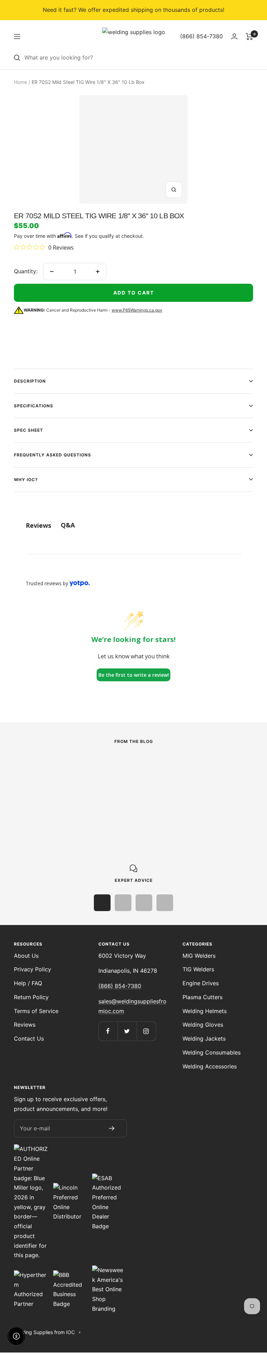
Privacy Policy (32, 969)
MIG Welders (199, 955)
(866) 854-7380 (119, 985)
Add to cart (133, 293)
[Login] (234, 36)
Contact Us (29, 1038)
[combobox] (138, 58)
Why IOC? (26, 479)
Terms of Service (36, 1011)
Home (20, 82)
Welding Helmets (205, 1011)
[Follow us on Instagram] (146, 1031)
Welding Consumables (212, 1052)
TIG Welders (198, 969)
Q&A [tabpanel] (68, 525)
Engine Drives (201, 983)
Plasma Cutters (202, 997)
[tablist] (133, 525)
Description (30, 381)
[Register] (111, 1128)
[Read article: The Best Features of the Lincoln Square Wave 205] (83, 763)
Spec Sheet (28, 430)
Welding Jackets (204, 1038)
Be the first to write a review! (133, 675)
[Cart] (249, 36)
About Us (26, 955)
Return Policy (31, 997)
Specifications (33, 405)
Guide (173, 777)
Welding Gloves (203, 1024)
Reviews (24, 1024)
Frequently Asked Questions (52, 454)
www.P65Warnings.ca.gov (137, 310)
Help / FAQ (28, 983)
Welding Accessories (210, 1066)
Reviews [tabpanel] (38, 525)
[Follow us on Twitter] (127, 1031)
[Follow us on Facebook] (108, 1031)
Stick (20, 777)
